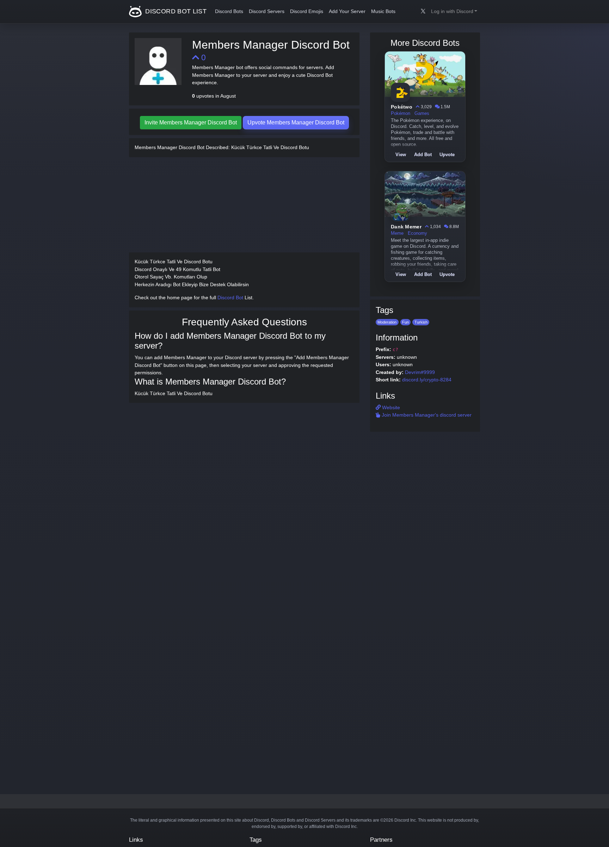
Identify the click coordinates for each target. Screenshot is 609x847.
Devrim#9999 (420, 372)
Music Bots (383, 11)
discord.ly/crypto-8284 (426, 379)
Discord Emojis (306, 11)
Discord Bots (229, 11)
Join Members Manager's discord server (426, 415)
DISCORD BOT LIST (175, 11)
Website (390, 407)
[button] (454, 11)
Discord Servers (266, 11)
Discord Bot (230, 297)
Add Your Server (347, 11)
